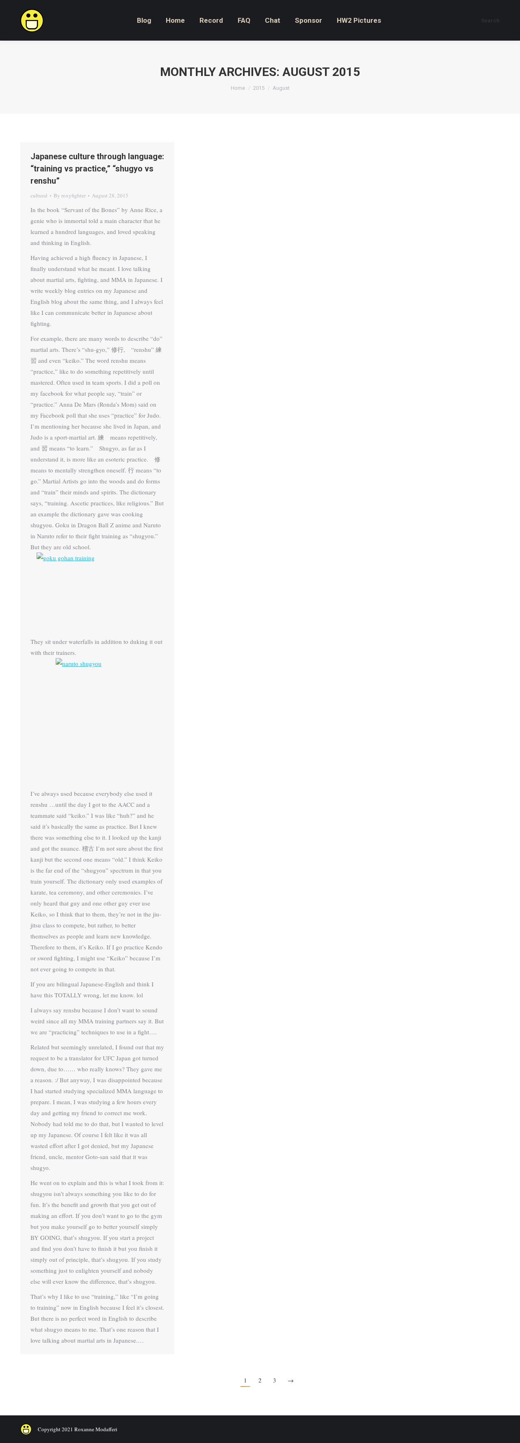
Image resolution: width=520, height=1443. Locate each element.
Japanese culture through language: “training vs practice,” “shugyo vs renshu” (97, 169)
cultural (39, 195)
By (70, 195)
